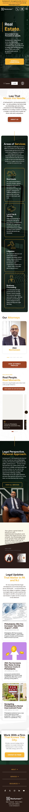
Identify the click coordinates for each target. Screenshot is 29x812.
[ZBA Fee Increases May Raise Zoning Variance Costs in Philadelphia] (14, 651)
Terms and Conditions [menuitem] (14, 803)
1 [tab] (7, 358)
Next (24, 558)
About (13, 769)
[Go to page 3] (15, 431)
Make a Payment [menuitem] (10, 802)
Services (13, 776)
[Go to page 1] (13, 431)
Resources (14, 783)
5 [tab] (20, 358)
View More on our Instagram (13, 389)
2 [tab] (11, 358)
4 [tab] (17, 358)
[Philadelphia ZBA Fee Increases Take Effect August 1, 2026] (14, 612)
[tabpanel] (14, 337)
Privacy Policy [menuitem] (18, 802)
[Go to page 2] (14, 431)
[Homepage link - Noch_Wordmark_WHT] (14, 799)
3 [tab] (14, 358)
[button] (5, 791)
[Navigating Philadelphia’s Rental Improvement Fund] (14, 692)
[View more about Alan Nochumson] (14, 333)
